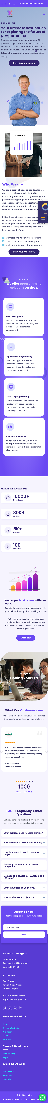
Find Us (6, 1036)
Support (6, 1057)
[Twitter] (2, 3)
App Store (7, 1075)
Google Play (8, 1071)
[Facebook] (5, 3)
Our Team (7, 1032)
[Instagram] (9, 3)
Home (5, 1024)
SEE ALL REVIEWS (23, 792)
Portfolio (7, 1079)
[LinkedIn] (14, 3)
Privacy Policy (9, 1053)
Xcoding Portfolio (11, 1028)
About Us (7, 1039)
